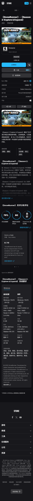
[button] (16, 198)
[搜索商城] (4, 10)
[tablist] (16, 288)
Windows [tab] (7, 288)
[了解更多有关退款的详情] (30, 85)
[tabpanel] (16, 317)
